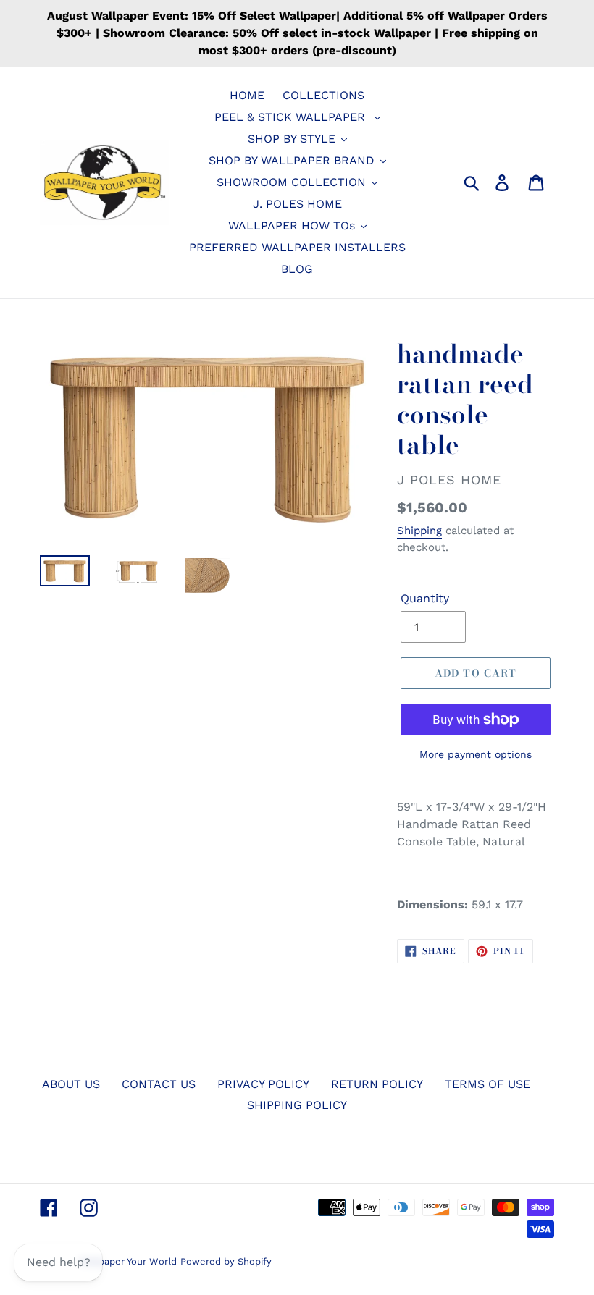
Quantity (425, 598)
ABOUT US (71, 1084)
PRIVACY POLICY (263, 1084)
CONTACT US (159, 1084)
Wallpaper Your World (128, 1261)
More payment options (475, 754)
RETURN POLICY (377, 1084)
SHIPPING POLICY (297, 1105)
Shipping (419, 530)
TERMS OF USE (487, 1084)
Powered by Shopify (226, 1261)
